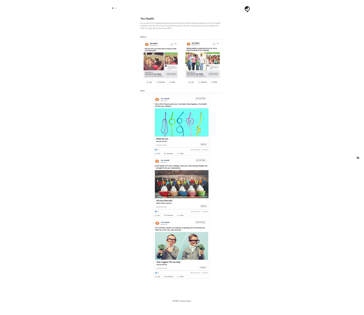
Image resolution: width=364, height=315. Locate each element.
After (142, 91)
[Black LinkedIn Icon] (358, 157)
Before (143, 37)
